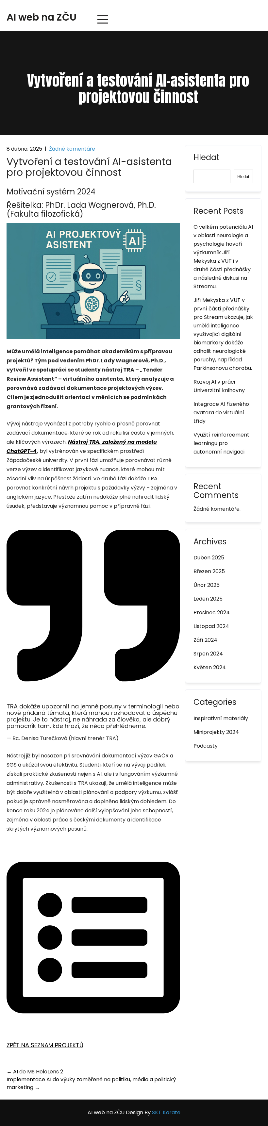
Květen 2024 (209, 667)
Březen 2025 (209, 571)
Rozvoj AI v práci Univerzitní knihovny (219, 386)
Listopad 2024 (211, 626)
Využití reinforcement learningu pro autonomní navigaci (221, 443)
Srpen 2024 (208, 653)
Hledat (206, 158)
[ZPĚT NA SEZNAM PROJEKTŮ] (93, 1022)
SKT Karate (166, 1112)
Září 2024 (205, 640)
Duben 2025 (208, 557)
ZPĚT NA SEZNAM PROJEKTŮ (45, 1045)
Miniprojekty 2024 (216, 732)
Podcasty (205, 746)
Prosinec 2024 (211, 612)
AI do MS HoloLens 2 (35, 1071)
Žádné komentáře (72, 149)
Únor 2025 (206, 585)
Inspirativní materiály (220, 718)
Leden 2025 (208, 599)
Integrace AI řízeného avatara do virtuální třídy (221, 412)
